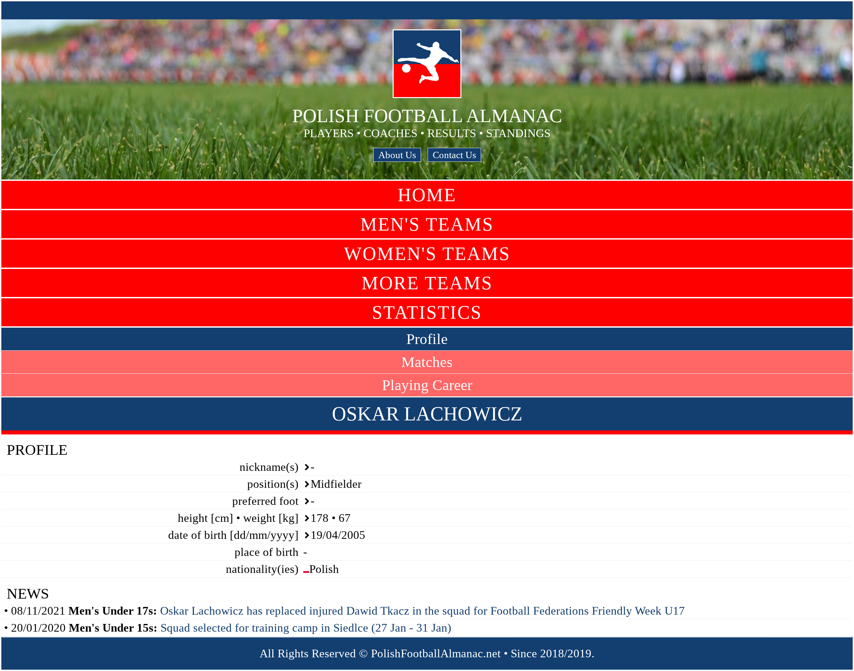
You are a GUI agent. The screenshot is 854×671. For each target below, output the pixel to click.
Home (427, 195)
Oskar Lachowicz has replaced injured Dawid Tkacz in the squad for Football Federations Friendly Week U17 (422, 610)
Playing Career (427, 385)
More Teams (427, 283)
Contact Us (454, 154)
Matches (427, 362)
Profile (427, 339)
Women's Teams (427, 253)
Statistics (427, 312)
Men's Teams (427, 224)
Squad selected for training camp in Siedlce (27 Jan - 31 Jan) (305, 627)
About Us (397, 154)
